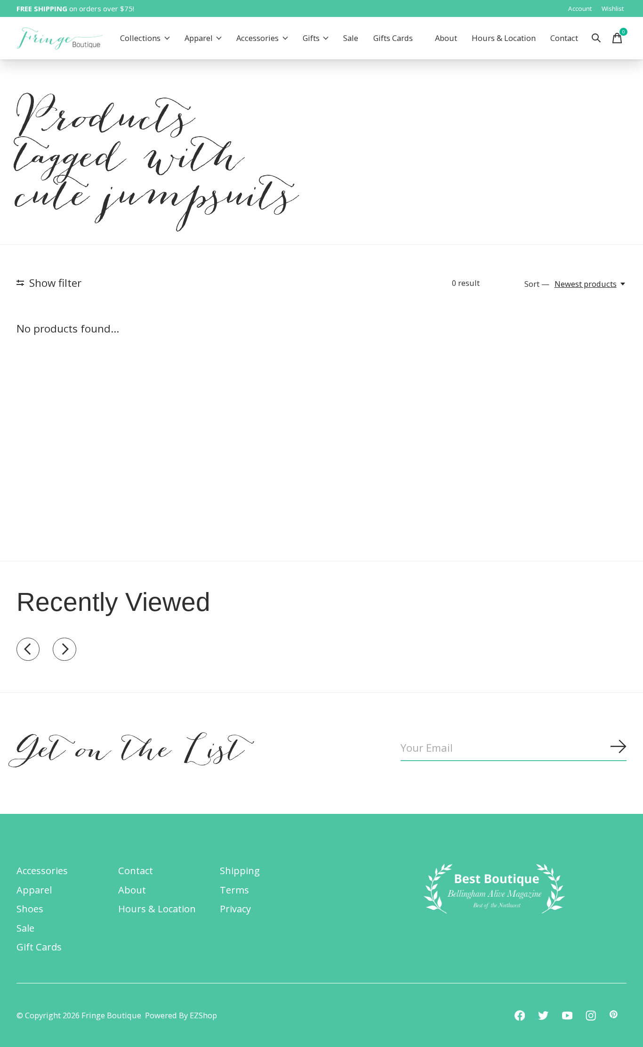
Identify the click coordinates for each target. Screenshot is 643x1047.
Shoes (29, 908)
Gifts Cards (393, 38)
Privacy (235, 908)
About (446, 38)
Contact (564, 38)
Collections (140, 38)
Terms (234, 889)
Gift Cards (39, 946)
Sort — (536, 283)
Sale (350, 38)
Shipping (240, 870)
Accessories (257, 38)
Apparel (199, 38)
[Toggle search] (596, 38)
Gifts (311, 38)
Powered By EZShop (181, 1015)
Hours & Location (504, 38)
